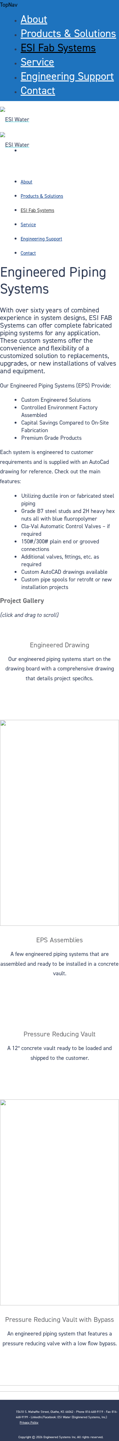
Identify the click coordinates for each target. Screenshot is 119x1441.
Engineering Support (67, 76)
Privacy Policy (29, 1422)
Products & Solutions (68, 33)
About (34, 19)
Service (37, 62)
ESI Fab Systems (58, 48)
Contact (38, 90)
